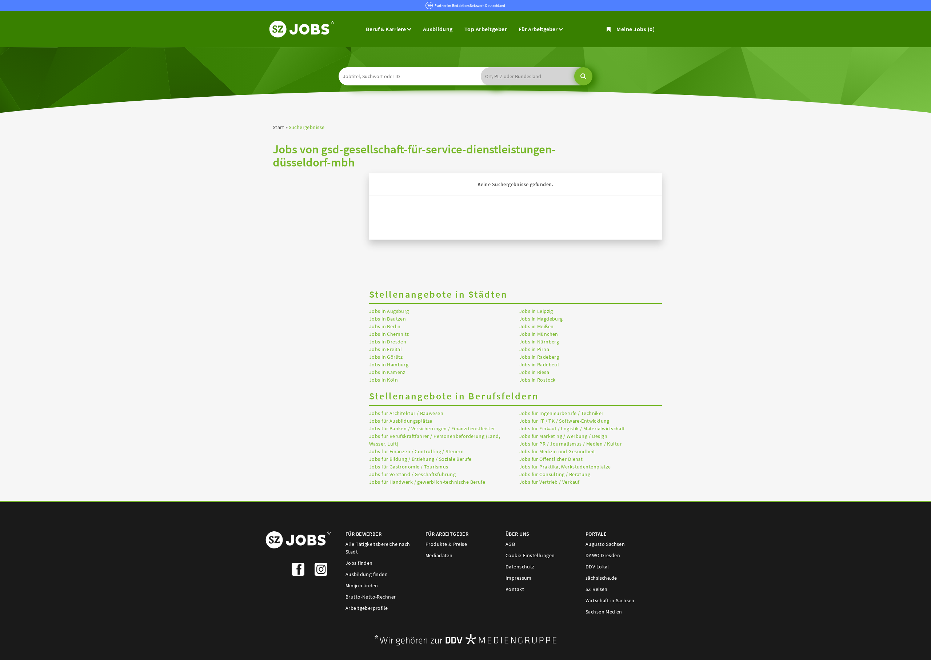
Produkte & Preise (446, 544)
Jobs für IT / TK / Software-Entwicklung (564, 421)
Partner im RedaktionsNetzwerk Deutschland (470, 5)
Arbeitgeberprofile (366, 608)
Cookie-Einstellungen (530, 555)
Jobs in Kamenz (387, 372)
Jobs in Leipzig (536, 311)
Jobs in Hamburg (388, 364)
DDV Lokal (597, 566)
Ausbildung (438, 29)
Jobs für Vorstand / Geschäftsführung (412, 474)
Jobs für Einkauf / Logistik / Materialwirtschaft (572, 428)
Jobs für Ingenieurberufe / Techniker (561, 413)
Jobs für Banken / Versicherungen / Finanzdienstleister (432, 428)
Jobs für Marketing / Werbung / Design (563, 436)
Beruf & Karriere (386, 29)
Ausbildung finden (366, 574)
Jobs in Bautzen (387, 318)
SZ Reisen (597, 589)
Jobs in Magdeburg (541, 318)
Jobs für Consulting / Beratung (555, 474)
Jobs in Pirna (534, 349)
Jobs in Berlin (385, 326)
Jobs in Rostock (537, 380)
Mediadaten (438, 555)
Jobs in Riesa (534, 372)
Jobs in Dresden (387, 341)
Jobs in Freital (385, 349)
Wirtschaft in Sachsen (610, 600)
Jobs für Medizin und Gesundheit (557, 451)
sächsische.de (601, 578)
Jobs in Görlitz (386, 357)
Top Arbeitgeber (485, 29)
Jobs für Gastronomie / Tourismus (408, 466)
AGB (510, 544)
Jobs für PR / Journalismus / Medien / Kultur (570, 443)
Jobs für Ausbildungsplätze (400, 421)
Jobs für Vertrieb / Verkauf (549, 482)
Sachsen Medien (604, 611)
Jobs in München (538, 334)
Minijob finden (361, 585)
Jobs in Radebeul (539, 364)
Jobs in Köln (383, 380)
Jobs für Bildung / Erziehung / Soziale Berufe (420, 459)
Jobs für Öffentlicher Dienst (551, 459)
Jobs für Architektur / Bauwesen (406, 413)
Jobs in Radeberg (539, 357)
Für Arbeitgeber (539, 29)
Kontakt (515, 589)
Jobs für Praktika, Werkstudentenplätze (565, 466)
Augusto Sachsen (605, 544)
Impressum (519, 578)
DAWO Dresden (603, 555)
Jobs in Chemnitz (389, 334)
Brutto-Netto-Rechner (370, 596)
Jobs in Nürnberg (539, 341)
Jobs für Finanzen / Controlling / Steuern (416, 451)
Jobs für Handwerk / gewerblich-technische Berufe (427, 482)
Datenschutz (520, 566)
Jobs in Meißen (536, 326)
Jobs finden (359, 563)
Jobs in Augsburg (389, 311)
